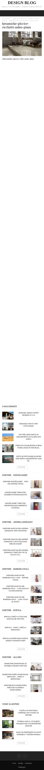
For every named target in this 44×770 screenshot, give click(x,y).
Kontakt (20, 763)
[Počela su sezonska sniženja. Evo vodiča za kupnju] (8, 713)
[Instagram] (25, 756)
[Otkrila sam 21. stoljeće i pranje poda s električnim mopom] (8, 724)
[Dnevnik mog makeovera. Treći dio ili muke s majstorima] (36, 688)
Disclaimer (28, 763)
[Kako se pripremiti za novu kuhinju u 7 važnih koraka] (8, 735)
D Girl (14, 763)
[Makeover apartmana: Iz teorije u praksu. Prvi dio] (36, 666)
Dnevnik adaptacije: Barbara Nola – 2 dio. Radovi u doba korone (15, 588)
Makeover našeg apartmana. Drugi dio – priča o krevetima (15, 676)
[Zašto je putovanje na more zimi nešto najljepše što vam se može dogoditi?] (8, 459)
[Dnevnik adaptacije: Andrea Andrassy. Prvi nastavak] (36, 531)
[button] (3, 13)
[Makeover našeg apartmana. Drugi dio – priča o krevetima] (36, 677)
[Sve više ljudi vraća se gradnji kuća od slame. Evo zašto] (8, 437)
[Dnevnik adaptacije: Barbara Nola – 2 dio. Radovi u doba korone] (36, 589)
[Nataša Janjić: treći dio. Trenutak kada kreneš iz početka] (36, 506)
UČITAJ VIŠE (21, 467)
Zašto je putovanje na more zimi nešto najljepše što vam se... (29, 458)
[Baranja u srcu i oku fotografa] (8, 426)
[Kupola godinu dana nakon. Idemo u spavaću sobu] (36, 641)
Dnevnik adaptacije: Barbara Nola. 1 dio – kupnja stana (15, 577)
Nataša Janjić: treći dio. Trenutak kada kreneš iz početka (15, 505)
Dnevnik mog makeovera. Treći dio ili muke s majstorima (15, 687)
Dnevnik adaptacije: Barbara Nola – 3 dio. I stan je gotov (15, 599)
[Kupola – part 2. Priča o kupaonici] (36, 630)
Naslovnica (6, 19)
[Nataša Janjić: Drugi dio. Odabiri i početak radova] (36, 495)
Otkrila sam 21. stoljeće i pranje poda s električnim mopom (28, 723)
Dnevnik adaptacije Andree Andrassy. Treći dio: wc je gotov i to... (15, 552)
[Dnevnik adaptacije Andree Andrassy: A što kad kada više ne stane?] (36, 542)
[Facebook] (19, 756)
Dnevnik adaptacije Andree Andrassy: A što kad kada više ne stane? (15, 541)
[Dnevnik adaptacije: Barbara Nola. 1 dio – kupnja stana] (36, 578)
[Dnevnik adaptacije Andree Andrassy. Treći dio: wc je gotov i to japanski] (36, 553)
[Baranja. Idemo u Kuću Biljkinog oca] (8, 416)
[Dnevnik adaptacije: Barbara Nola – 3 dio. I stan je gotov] (36, 600)
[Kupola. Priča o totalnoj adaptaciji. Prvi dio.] (36, 619)
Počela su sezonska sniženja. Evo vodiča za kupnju (28, 712)
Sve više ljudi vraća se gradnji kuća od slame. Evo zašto (28, 437)
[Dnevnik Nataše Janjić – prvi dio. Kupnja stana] (36, 484)
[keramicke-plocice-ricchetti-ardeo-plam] (22, 55)
